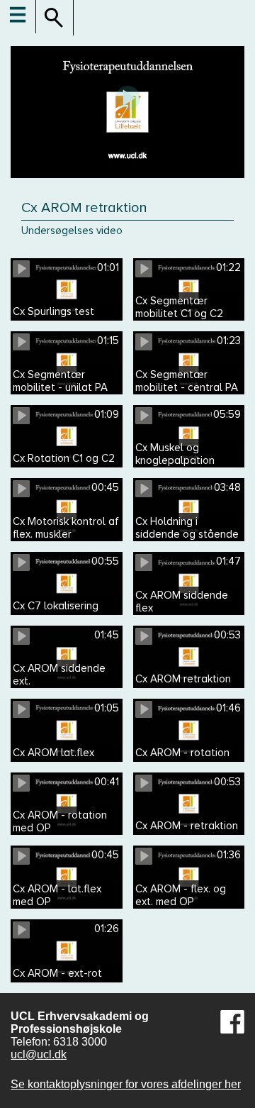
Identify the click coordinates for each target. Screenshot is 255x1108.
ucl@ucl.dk (39, 1054)
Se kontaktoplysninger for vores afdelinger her (126, 1084)
